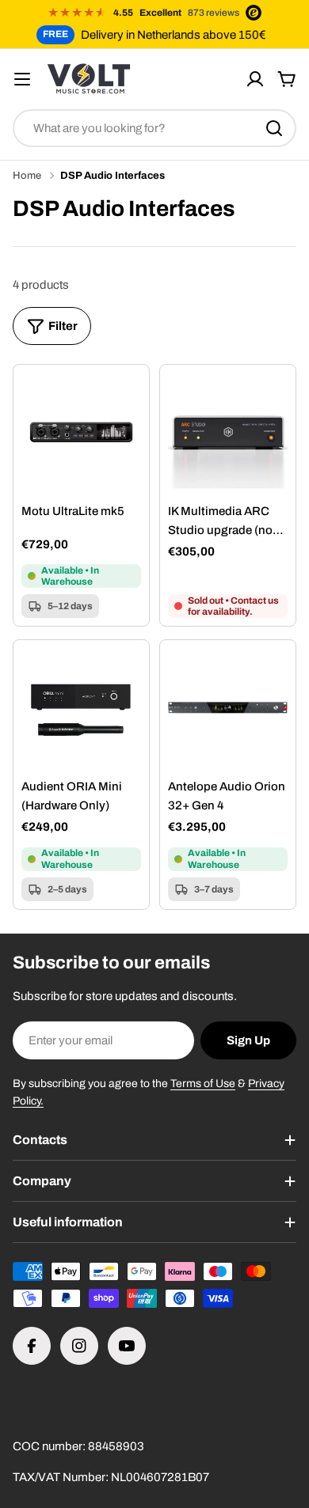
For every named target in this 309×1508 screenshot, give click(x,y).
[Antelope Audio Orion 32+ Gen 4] (228, 707)
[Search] (274, 128)
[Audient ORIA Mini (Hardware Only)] (81, 707)
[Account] (255, 79)
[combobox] (154, 128)
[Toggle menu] (22, 79)
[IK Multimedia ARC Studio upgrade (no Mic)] (228, 432)
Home (27, 175)
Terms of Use (202, 1083)
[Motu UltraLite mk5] (81, 432)
